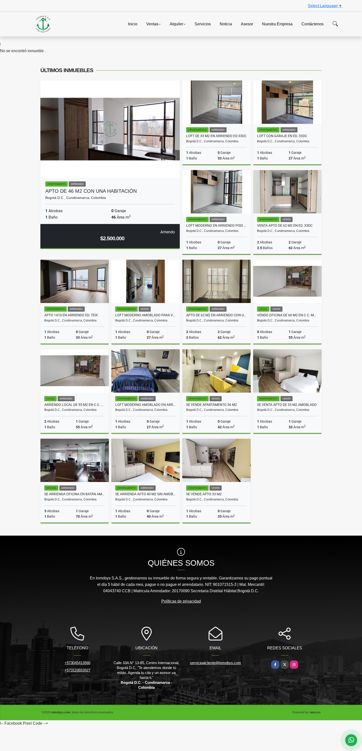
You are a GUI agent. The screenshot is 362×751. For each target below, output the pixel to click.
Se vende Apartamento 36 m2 (211, 405)
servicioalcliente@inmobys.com (215, 663)
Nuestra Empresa (277, 24)
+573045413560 (77, 663)
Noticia (226, 24)
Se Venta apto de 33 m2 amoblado (287, 405)
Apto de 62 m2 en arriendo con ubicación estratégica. (216, 315)
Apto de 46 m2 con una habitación (91, 191)
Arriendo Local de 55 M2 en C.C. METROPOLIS (74, 405)
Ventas (152, 24)
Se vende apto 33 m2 (204, 494)
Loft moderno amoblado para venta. (145, 315)
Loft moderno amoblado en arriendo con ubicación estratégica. (145, 405)
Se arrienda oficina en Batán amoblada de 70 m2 (74, 494)
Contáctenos (312, 24)
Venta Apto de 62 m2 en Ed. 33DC (285, 225)
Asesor (247, 24)
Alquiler (176, 24)
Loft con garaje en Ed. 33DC (282, 136)
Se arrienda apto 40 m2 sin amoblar (145, 494)
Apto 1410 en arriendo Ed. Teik (71, 315)
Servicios (203, 24)
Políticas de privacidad (181, 601)
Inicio (132, 24)
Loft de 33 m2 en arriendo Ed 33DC (216, 136)
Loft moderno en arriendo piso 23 (216, 225)
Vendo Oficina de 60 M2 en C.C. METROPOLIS (287, 315)
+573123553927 (77, 670)
